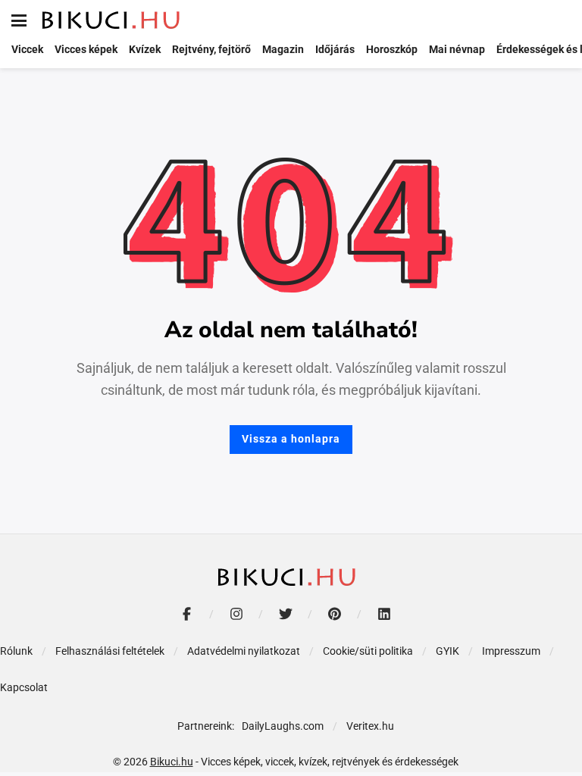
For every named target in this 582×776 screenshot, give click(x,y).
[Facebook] (186, 613)
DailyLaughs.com (283, 726)
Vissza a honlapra (291, 439)
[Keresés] (559, 20)
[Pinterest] (334, 613)
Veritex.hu (370, 726)
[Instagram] (236, 613)
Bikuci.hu (171, 762)
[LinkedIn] (383, 613)
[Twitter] (285, 613)
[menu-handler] (19, 20)
